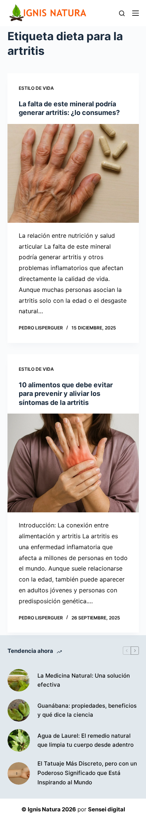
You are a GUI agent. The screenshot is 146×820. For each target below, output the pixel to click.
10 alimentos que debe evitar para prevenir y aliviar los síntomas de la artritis (66, 393)
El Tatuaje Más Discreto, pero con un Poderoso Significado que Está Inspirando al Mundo (87, 773)
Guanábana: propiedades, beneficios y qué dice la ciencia (87, 710)
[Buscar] (122, 13)
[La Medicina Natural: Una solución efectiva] (18, 680)
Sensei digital (106, 809)
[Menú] (135, 13)
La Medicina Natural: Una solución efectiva (83, 680)
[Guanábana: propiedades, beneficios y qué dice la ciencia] (18, 710)
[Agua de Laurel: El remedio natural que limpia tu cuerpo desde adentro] (18, 740)
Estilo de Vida (36, 88)
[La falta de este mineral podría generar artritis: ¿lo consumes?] (73, 173)
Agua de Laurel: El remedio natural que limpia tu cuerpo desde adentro (85, 740)
